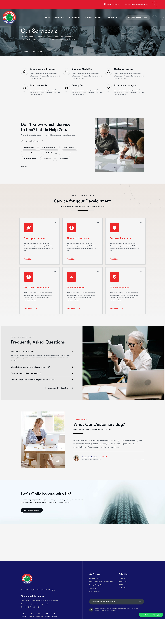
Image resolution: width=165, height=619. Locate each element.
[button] (135, 459)
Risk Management (120, 287)
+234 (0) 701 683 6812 (31, 607)
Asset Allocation (76, 287)
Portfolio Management (37, 287)
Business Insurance (120, 238)
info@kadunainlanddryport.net (38, 604)
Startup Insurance (34, 238)
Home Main (24, 51)
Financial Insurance (78, 238)
